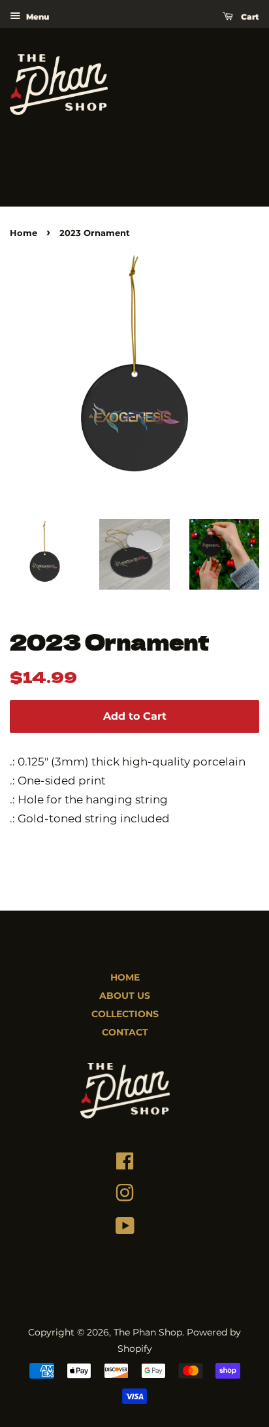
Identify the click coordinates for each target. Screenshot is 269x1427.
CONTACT (125, 1032)
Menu (36, 17)
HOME (125, 977)
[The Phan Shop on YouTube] (125, 1228)
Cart (248, 17)
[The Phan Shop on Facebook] (125, 1164)
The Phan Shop (148, 1332)
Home (23, 233)
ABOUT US (124, 995)
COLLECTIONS (125, 1014)
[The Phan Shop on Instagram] (125, 1196)
